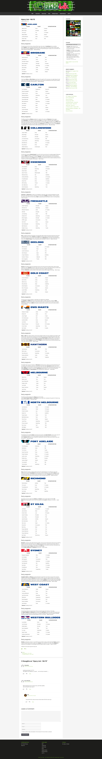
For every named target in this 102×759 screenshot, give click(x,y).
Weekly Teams (55, 13)
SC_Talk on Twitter (65, 743)
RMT (32, 13)
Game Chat (44, 13)
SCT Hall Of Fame (24, 743)
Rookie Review (63, 13)
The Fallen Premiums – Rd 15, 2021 (27, 654)
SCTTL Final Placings (73, 77)
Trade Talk (38, 13)
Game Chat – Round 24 (70, 105)
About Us (23, 745)
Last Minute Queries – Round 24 (72, 102)
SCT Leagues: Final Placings (71, 96)
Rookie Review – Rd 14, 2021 (27, 653)
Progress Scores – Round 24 (71, 103)
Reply (30, 673)
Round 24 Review (73, 83)
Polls (49, 13)
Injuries (23, 652)
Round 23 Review (69, 110)
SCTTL (69, 13)
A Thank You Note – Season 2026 (72, 106)
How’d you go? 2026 (72, 73)
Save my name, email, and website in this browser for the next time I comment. (37, 731)
